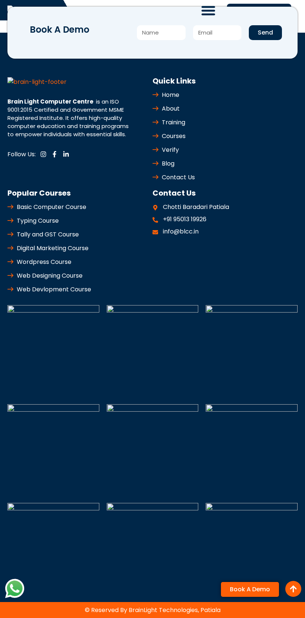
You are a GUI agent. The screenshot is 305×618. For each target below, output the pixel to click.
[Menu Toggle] (208, 10)
